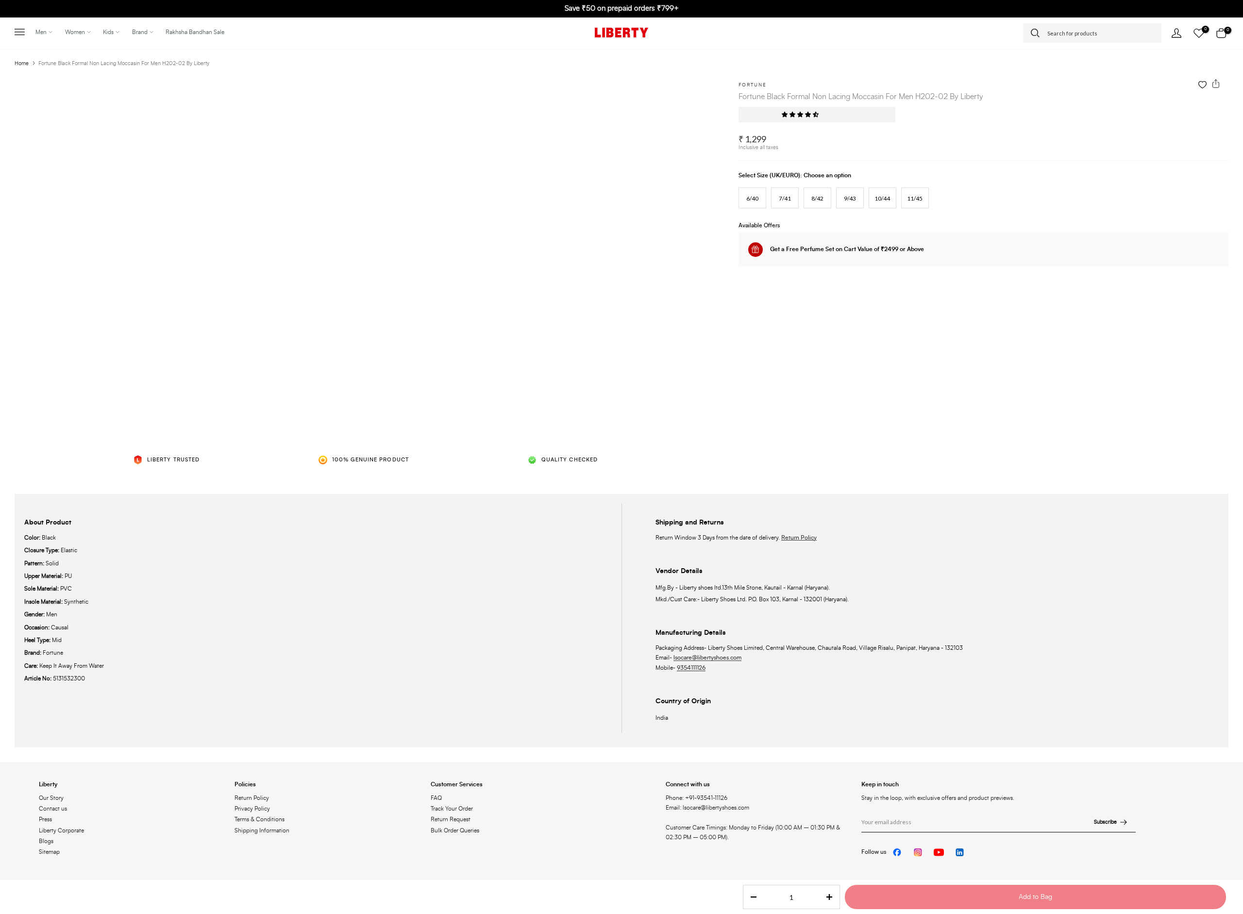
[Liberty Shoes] (621, 32)
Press (45, 819)
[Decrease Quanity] (750, 897)
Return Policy (799, 538)
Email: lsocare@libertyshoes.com (707, 808)
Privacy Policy (252, 809)
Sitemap (49, 852)
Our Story (51, 798)
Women (75, 32)
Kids (108, 32)
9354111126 (691, 668)
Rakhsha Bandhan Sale (195, 32)
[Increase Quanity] (832, 897)
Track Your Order (452, 809)
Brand (140, 32)
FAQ (436, 798)
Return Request (450, 819)
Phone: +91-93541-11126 (696, 798)
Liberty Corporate (61, 830)
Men (41, 32)
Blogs (46, 841)
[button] (801, 114)
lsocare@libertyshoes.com (707, 657)
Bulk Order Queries (455, 830)
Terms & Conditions (260, 819)
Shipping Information (262, 830)
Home (22, 63)
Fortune (753, 85)
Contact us (53, 809)
